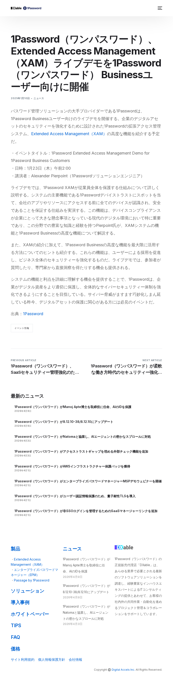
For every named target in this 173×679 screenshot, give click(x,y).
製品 (15, 548)
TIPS (16, 625)
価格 (15, 649)
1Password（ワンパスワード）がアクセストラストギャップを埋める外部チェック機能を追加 (81, 451)
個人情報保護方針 (51, 659)
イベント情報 (21, 328)
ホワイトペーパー (30, 614)
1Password (33, 313)
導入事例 (20, 602)
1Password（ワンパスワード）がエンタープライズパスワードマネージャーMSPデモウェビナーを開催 (88, 481)
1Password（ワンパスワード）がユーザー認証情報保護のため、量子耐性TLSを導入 (75, 496)
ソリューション (27, 591)
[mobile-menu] (159, 8)
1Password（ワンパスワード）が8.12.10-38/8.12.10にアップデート (63, 422)
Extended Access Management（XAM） (69, 133)
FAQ (15, 637)
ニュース (39, 98)
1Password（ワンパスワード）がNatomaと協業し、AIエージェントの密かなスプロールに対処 (82, 436)
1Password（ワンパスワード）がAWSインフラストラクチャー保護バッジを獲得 (72, 466)
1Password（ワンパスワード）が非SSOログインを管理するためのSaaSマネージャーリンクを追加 (85, 511)
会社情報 (75, 659)
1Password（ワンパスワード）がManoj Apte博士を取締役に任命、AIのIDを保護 (72, 407)
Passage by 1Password (31, 580)
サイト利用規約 (22, 659)
